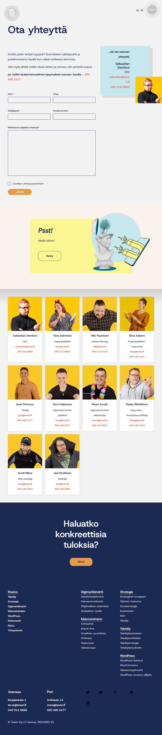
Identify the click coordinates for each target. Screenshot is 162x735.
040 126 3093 (62, 489)
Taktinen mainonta (130, 601)
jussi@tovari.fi (25, 415)
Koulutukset (126, 611)
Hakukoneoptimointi (92, 596)
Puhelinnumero (60, 110)
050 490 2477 (25, 420)
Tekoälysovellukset (130, 638)
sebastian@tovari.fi (25, 346)
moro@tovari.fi (56, 705)
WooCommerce (129, 665)
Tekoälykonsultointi (130, 647)
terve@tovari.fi (17, 705)
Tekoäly (12, 596)
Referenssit (14, 620)
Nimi (11, 94)
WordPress (14, 616)
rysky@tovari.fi (137, 420)
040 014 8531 (99, 425)
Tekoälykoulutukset (130, 633)
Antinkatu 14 (55, 700)
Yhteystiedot (15, 630)
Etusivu (13, 592)
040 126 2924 (25, 489)
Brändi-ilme (87, 628)
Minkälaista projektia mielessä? (23, 127)
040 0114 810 (99, 351)
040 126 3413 (137, 425)
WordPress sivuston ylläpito (136, 674)
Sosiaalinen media (91, 611)
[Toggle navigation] (152, 10)
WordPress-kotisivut (131, 660)
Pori (50, 691)
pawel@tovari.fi (99, 420)
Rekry (11, 625)
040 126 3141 (137, 356)
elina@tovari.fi (137, 351)
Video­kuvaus (88, 647)
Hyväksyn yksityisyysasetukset (28, 183)
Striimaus (86, 638)
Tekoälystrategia (129, 643)
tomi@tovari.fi (62, 420)
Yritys (56, 94)
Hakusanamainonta (92, 601)
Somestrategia (128, 606)
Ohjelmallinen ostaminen (95, 606)
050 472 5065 (62, 351)
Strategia (13, 601)
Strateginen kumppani (133, 596)
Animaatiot (87, 623)
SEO (122, 615)
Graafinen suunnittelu (93, 633)
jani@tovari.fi (62, 483)
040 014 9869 (120, 87)
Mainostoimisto (16, 611)
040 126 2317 (62, 425)
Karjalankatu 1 (17, 700)
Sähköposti (14, 110)
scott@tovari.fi (25, 483)
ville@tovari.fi (99, 346)
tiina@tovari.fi (62, 346)
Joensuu (14, 691)
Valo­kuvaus (87, 643)
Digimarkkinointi (17, 606)
